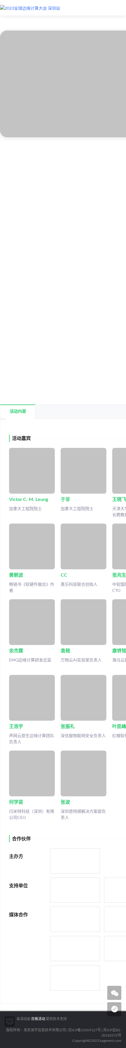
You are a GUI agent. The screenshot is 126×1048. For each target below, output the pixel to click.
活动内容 (18, 411)
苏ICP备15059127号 (84, 1030)
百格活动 (38, 1019)
